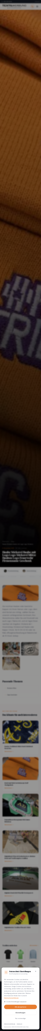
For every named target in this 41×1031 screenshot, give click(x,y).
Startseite (5, 541)
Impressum (19, 1023)
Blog (12, 541)
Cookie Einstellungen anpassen (16, 1002)
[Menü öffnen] (37, 6)
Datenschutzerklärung (11, 998)
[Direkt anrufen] (32, 6)
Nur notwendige (20, 1018)
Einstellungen (20, 1013)
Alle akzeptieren (20, 1007)
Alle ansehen (33, 945)
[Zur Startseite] (14, 6)
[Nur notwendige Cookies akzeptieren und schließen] (35, 971)
